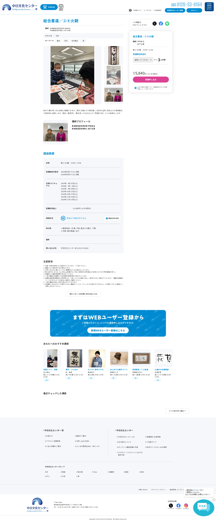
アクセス (149, 10)
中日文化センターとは (126, 437)
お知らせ (49, 436)
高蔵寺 (111, 472)
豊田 (126, 472)
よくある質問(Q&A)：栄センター (88, 446)
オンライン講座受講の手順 (128, 447)
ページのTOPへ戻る (176, 411)
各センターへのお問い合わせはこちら (83, 294)
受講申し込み (150, 79)
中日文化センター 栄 (54, 430)
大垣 (63, 476)
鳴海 (63, 472)
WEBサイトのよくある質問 (157, 447)
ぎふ (48, 476)
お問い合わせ (143, 490)
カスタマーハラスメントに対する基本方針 (130, 453)
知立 (142, 472)
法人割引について (124, 442)
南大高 (80, 472)
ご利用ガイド (137, 10)
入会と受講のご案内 (53, 446)
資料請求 (158, 10)
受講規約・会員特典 (154, 437)
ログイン (194, 10)
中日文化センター (124, 430)
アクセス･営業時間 (53, 441)
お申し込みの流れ (82, 441)
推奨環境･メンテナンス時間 (179, 490)
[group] (113, 55)
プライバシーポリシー (158, 490)
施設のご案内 (81, 436)
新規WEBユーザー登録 (175, 10)
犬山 (95, 472)
